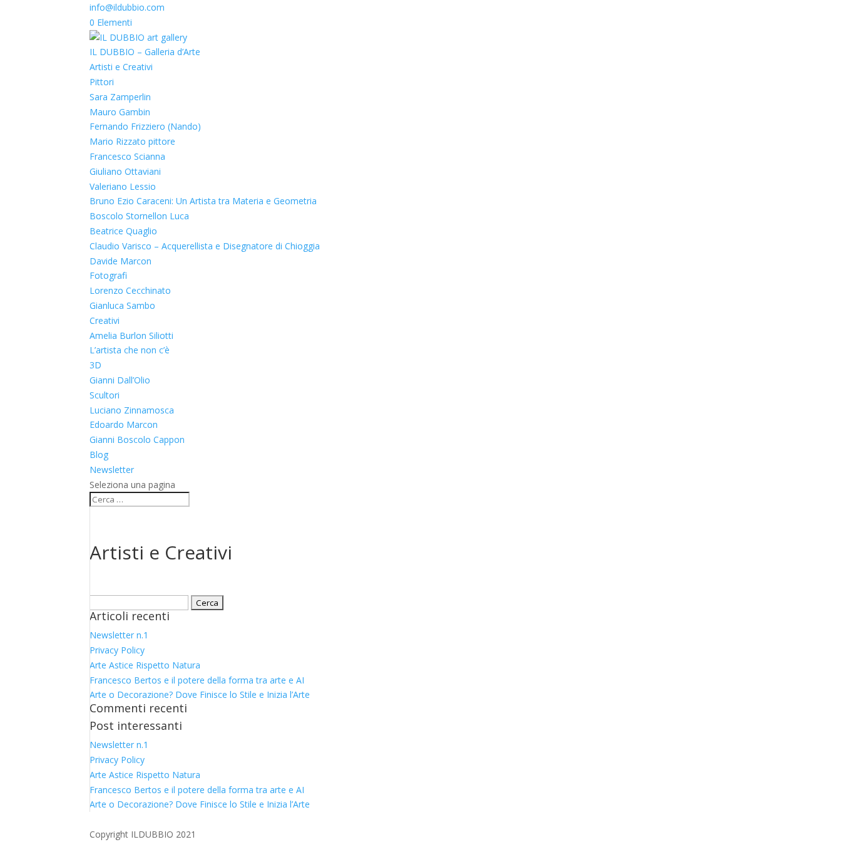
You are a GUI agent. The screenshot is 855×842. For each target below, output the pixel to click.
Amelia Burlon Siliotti (131, 335)
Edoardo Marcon (124, 424)
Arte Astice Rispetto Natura (145, 665)
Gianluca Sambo (122, 305)
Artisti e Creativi (121, 67)
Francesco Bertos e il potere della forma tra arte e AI (197, 680)
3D (95, 365)
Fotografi (108, 275)
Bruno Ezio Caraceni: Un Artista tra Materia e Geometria (203, 201)
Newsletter (112, 470)
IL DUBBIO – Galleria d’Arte (145, 52)
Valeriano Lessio (123, 186)
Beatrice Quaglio (123, 231)
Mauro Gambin (120, 112)
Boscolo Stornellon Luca (139, 216)
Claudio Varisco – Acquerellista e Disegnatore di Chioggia (205, 246)
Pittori (102, 82)
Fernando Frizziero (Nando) (145, 126)
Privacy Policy (117, 650)
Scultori (105, 395)
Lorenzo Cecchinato (130, 290)
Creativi (105, 320)
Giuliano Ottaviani (125, 171)
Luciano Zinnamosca (132, 410)
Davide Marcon (120, 261)
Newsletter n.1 (119, 635)
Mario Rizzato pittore (132, 141)
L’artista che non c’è (130, 350)
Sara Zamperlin (120, 97)
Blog (99, 454)
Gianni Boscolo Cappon (137, 439)
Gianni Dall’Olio (120, 380)
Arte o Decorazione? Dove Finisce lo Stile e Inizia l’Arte (200, 694)
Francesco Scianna (127, 156)
